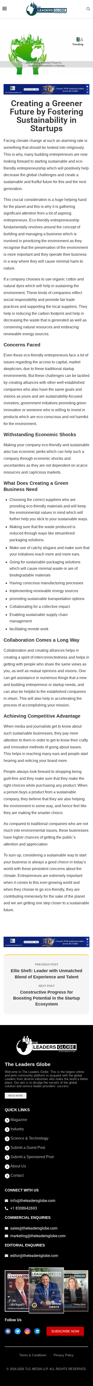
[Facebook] (8, 1331)
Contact (17, 1175)
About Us (18, 1166)
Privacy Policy (64, 1355)
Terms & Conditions (32, 1355)
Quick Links (17, 1110)
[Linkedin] (37, 1331)
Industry (17, 1129)
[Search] (88, 9)
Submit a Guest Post (27, 1148)
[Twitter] (18, 1331)
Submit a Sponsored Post (32, 1157)
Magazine (18, 1120)
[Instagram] (27, 1331)
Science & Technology (29, 1138)
